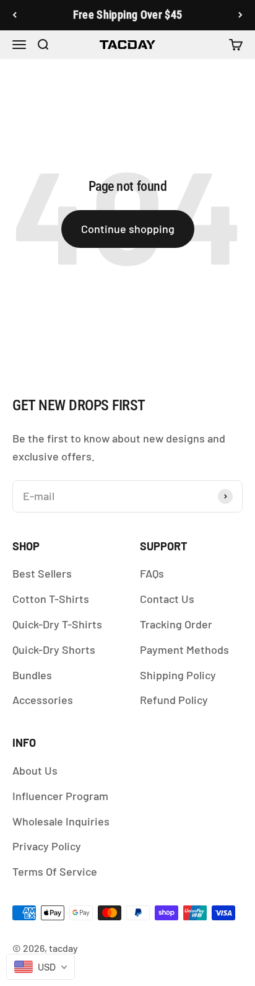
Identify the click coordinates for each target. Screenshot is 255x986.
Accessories (42, 699)
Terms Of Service (54, 871)
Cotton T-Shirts (50, 598)
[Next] (240, 15)
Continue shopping (128, 228)
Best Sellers (42, 573)
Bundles (32, 675)
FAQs (152, 573)
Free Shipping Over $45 (128, 14)
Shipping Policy (178, 675)
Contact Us (167, 598)
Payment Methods (184, 649)
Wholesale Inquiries (61, 821)
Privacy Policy (46, 846)
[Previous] (14, 15)
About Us (35, 770)
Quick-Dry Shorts (53, 649)
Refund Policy (174, 699)
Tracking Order (176, 624)
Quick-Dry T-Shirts (57, 624)
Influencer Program (60, 796)
